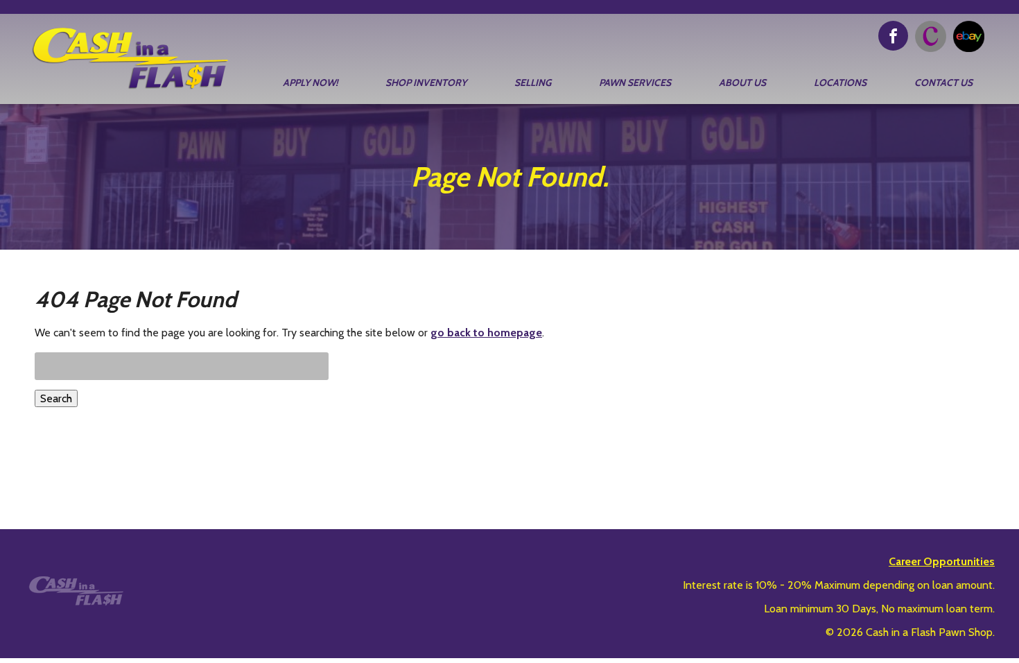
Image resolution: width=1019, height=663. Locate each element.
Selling (532, 82)
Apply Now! (310, 82)
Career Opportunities (942, 561)
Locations (840, 82)
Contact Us (943, 82)
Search (56, 398)
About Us (742, 82)
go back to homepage (486, 332)
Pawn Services (635, 82)
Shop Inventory (426, 82)
